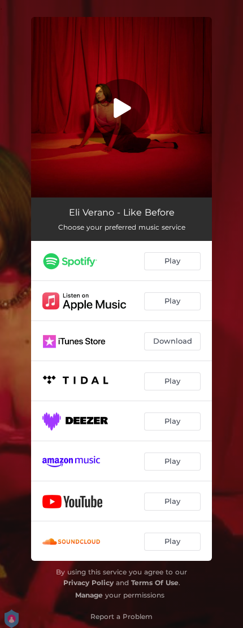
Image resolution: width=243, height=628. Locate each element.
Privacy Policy (88, 582)
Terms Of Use (155, 582)
